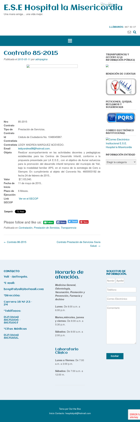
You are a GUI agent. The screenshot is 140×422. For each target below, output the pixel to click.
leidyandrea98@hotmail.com (34, 148)
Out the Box (75, 408)
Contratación (25, 227)
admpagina (41, 59)
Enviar (115, 356)
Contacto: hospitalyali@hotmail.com (73, 413)
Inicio (51, 413)
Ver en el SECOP (28, 198)
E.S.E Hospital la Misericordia (63, 8)
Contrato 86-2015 (15, 242)
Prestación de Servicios (46, 227)
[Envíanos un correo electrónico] (129, 31)
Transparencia (68, 227)
